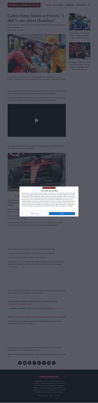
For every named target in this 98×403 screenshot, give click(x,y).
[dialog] (49, 201)
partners (30, 193)
